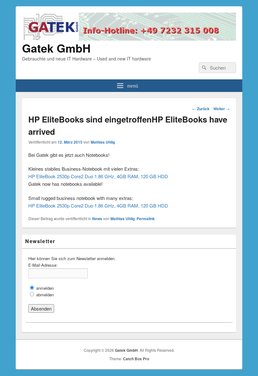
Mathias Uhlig (103, 142)
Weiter (221, 108)
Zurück (201, 108)
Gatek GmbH (56, 48)
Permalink (146, 218)
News (97, 218)
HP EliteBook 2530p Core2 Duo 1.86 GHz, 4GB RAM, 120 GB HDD (98, 176)
